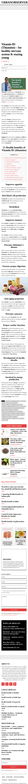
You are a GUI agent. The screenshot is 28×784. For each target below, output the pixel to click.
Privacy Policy (15, 770)
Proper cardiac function (11, 175)
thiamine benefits (20, 413)
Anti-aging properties (10, 171)
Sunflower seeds (6, 413)
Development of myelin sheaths (13, 177)
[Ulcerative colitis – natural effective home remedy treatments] (5, 441)
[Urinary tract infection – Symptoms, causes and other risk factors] (5, 432)
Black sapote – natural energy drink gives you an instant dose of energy (18, 461)
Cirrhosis (9, 406)
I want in (13, 767)
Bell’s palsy (10, 402)
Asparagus (4, 402)
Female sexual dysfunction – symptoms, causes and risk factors (13, 734)
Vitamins (22, 418)
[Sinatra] (2, 64)
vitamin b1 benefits (6, 418)
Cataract (4, 406)
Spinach (20, 411)
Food (12, 455)
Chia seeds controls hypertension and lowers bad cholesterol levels (17, 450)
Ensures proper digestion (11, 169)
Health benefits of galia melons (12, 521)
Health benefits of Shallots (10, 693)
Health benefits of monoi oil (10, 702)
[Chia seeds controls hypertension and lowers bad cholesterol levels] (5, 450)
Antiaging (23, 401)
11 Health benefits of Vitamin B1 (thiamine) (14, 158)
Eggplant (23, 406)
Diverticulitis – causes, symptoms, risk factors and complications (12, 727)
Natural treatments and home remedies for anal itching (7, 543)
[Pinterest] (9, 74)
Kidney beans (5, 409)
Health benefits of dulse (10, 501)
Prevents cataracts (9, 173)
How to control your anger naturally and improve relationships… (20, 542)
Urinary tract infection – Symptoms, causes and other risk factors (18, 431)
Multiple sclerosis (13, 409)
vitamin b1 (4, 416)
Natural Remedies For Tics (11, 647)
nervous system (9, 102)
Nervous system (5, 411)
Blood (15, 402)
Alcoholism (8, 163)
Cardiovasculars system (16, 404)
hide (16, 154)
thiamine (13, 413)
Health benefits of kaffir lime (11, 697)
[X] (6, 74)
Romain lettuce (14, 411)
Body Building (5, 518)
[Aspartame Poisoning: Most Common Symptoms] (5, 473)
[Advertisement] (14, 25)
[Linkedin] (6, 684)
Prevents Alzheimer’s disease (12, 167)
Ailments (14, 435)
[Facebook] (2, 74)
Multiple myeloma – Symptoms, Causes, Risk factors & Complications (12, 715)
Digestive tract (16, 406)
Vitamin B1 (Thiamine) (12, 416)
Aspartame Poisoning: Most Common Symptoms (17, 472)
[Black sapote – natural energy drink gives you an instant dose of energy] (5, 461)
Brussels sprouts (6, 404)
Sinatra (10, 64)
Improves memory (10, 165)
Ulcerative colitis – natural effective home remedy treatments (17, 440)
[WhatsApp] (12, 74)
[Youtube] (14, 684)
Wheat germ (4, 420)
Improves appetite (9, 160)
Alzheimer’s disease (15, 401)
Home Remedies (16, 444)
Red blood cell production (12, 162)
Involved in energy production (13, 179)
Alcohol (7, 401)
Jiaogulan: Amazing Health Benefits (13, 739)
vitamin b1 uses (15, 418)
